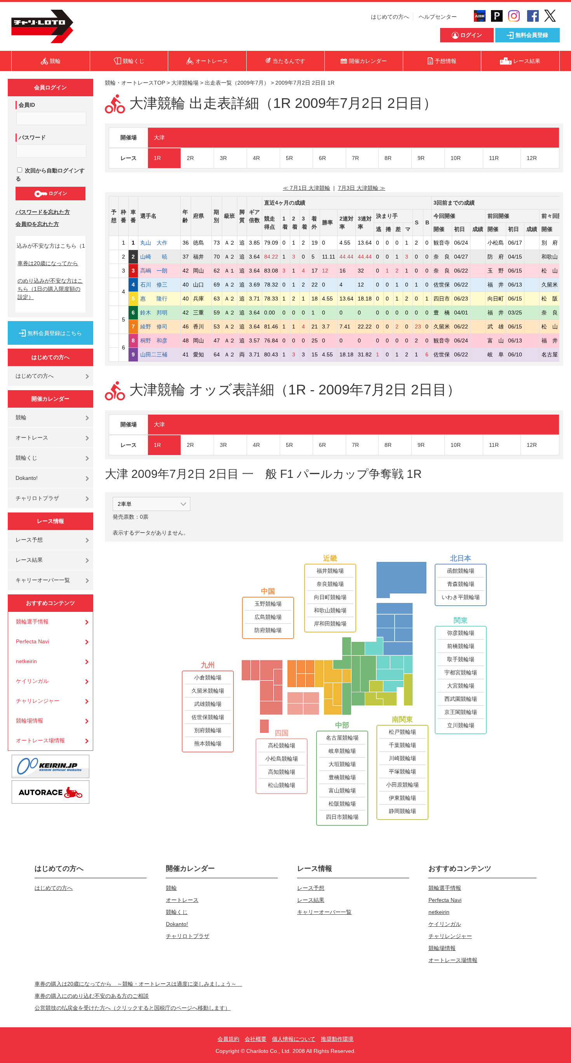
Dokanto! (27, 478)
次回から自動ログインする (50, 174)
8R (388, 158)
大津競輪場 (184, 83)
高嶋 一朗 (159, 270)
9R (421, 158)
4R (256, 158)
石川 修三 (159, 284)
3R (223, 158)
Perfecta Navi (32, 641)
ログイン (57, 193)
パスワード (32, 137)
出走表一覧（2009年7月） (237, 83)
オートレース (32, 437)
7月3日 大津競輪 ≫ (361, 188)
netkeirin (26, 661)
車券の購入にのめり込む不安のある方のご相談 (92, 996)
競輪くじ (26, 458)
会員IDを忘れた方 (37, 224)
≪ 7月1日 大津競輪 (306, 188)
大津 (159, 137)
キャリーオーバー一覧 (43, 580)
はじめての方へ (390, 17)
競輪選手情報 (32, 621)
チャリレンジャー (37, 701)
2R (190, 158)
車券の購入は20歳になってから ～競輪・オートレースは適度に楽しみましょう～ (138, 984)
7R (355, 158)
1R (157, 158)
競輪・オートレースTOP (135, 83)
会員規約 (228, 1039)
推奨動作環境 (337, 1039)
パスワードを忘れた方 (43, 212)
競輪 (21, 417)
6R (322, 158)
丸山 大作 (159, 243)
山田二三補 (159, 354)
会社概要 (255, 1039)
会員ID (27, 105)
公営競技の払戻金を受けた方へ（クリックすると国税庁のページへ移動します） (132, 1008)
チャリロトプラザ (37, 498)
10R (456, 158)
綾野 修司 (159, 326)
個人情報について (293, 1039)
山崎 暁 (159, 257)
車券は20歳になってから (47, 263)
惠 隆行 (159, 298)
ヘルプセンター (438, 17)
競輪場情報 (29, 720)
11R (494, 158)
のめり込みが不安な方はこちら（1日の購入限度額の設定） (50, 289)
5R (289, 158)
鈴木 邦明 (159, 312)
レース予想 (29, 540)
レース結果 (29, 560)
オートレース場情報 (40, 740)
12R (532, 158)
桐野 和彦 (159, 340)
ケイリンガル (32, 681)
